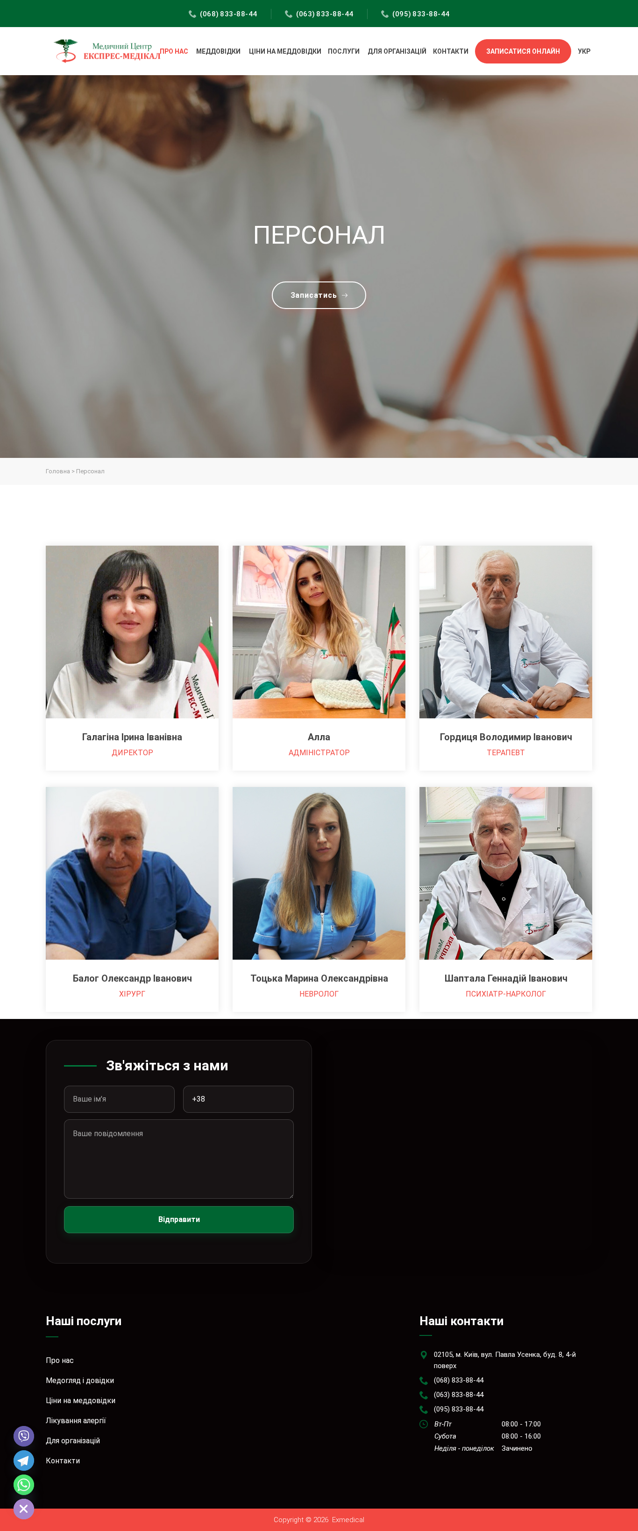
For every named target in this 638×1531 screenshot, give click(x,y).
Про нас (174, 51)
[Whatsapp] (24, 1485)
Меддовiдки (218, 51)
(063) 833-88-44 (325, 14)
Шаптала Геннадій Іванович (506, 978)
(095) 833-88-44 (421, 14)
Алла (319, 737)
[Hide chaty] (24, 1509)
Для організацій (397, 51)
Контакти (450, 51)
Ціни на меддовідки (285, 51)
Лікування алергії (76, 1420)
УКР (584, 51)
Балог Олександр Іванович (132, 978)
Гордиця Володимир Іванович (506, 737)
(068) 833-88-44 (228, 14)
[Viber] (24, 1436)
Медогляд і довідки (80, 1380)
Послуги (344, 51)
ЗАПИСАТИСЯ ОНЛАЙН (523, 51)
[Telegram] (24, 1460)
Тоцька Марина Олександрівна (319, 978)
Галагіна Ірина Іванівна (132, 737)
